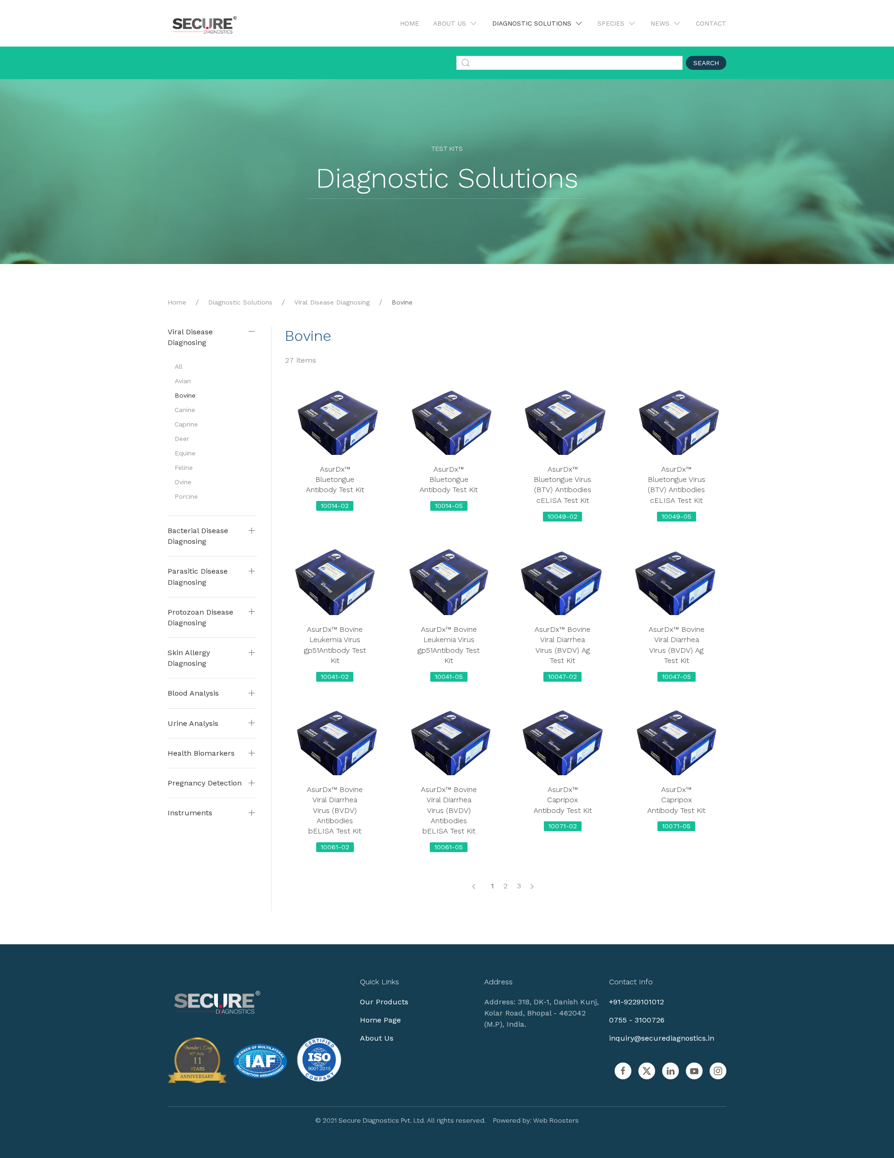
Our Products (384, 1001)
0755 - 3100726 (636, 1020)
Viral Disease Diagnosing (332, 302)
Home (409, 23)
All (179, 366)
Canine (185, 409)
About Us (449, 23)
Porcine (186, 496)
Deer (182, 438)
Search (706, 63)
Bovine (185, 395)
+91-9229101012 (636, 1001)
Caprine (186, 424)
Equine (185, 453)
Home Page (380, 1020)
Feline (184, 467)
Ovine (183, 482)
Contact (711, 23)
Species (610, 23)
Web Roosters (556, 1120)
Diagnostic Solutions (531, 23)
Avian (183, 381)
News (660, 23)
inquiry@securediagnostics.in (661, 1038)
